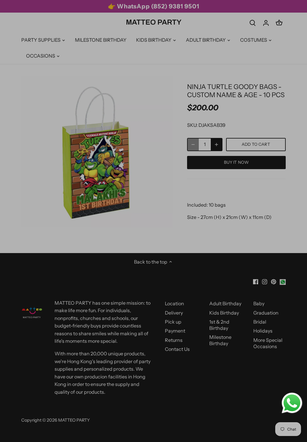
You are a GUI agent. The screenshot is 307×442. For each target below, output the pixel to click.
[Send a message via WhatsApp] (292, 403)
